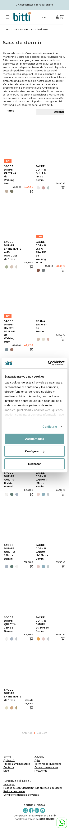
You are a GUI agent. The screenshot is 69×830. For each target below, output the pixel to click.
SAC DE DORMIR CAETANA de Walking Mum (10, 175)
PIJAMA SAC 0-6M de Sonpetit (42, 326)
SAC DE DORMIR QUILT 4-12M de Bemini (9, 479)
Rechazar (34, 463)
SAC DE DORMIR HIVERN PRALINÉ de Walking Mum (9, 331)
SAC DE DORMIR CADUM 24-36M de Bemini (42, 624)
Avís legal (9, 784)
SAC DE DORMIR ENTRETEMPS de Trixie (12, 694)
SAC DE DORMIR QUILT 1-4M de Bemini (41, 173)
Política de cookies (14, 791)
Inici (8, 29)
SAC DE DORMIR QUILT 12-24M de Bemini (10, 552)
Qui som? (9, 760)
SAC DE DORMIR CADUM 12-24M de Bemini (42, 552)
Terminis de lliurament (47, 763)
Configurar (50, 426)
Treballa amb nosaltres (16, 763)
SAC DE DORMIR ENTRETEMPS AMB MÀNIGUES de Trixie (12, 250)
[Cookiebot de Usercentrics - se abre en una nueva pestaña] (49, 363)
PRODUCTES (20, 29)
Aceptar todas (34, 438)
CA (44, 17)
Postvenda (40, 770)
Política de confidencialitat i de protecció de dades (32, 787)
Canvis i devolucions (46, 767)
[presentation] (4, 494)
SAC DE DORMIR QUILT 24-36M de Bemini (10, 624)
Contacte (8, 767)
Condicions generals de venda (21, 794)
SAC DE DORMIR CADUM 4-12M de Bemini (42, 479)
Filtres (10, 110)
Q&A (37, 760)
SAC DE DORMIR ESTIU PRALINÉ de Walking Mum (41, 252)
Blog (6, 770)
